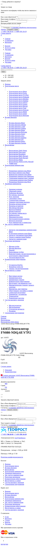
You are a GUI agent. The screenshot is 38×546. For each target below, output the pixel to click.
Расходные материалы (12, 241)
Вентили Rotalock (15, 209)
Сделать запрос (6, 366)
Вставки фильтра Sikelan (17, 125)
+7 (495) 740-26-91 (7, 31)
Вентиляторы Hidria (16, 160)
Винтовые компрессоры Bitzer (19, 173)
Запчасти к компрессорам (18, 239)
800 (6, 384)
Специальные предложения (14, 313)
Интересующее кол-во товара (11, 23)
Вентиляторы (9, 145)
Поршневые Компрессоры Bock (20, 182)
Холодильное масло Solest (18, 114)
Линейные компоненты (13, 184)
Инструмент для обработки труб (20, 283)
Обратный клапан (15, 191)
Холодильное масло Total (17, 108)
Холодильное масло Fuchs (18, 93)
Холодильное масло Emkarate (19, 97)
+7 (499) (20, 434)
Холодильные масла (12, 86)
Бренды (7, 522)
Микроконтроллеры (16, 217)
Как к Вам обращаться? (9, 403)
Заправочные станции (16, 280)
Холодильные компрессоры (14, 165)
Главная (7, 39)
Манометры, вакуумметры (18, 289)
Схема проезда (6, 33)
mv (16, 438)
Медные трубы (14, 246)
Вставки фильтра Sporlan (17, 143)
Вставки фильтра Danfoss (17, 138)
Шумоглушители (15, 211)
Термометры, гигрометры (18, 294)
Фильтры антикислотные (17, 204)
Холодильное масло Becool (18, 106)
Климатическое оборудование (15, 259)
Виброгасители (14, 215)
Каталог (7, 46)
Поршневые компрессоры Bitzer (20, 171)
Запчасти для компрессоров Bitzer (20, 235)
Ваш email (4, 21)
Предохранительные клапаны (19, 219)
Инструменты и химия (13, 270)
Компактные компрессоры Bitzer (20, 174)
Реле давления (14, 197)
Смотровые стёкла (15, 198)
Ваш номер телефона (8, 406)
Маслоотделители (15, 305)
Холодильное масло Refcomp (19, 115)
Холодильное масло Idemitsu (18, 99)
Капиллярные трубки (16, 252)
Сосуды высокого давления (14, 300)
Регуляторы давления (16, 195)
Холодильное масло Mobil (18, 112)
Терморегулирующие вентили (19, 202)
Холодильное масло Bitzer (18, 91)
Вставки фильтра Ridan (17, 130)
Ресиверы (12, 311)
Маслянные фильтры (16, 208)
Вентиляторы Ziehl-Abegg (18, 150)
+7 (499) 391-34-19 (20, 31)
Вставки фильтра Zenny (17, 134)
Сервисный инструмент (17, 292)
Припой (11, 250)
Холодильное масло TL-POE (19, 95)
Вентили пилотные (15, 221)
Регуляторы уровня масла (18, 213)
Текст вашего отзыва (8, 423)
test (2, 544)
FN (6, 387)
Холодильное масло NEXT (18, 102)
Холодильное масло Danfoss (18, 101)
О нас (7, 517)
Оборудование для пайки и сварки (21, 291)
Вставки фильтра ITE (16, 139)
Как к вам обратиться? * (9, 17)
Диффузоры (13, 163)
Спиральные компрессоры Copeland (21, 178)
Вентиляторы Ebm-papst (17, 152)
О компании (9, 40)
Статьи (7, 520)
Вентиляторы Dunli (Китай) (18, 158)
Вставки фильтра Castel (17, 126)
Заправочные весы (15, 278)
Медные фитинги (15, 248)
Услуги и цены (10, 48)
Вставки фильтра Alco (16, 136)
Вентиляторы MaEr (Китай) (18, 156)
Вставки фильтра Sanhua (17, 128)
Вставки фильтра (11, 117)
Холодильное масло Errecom (18, 110)
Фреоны (8, 84)
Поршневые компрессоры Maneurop (21, 176)
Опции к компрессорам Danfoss (20, 237)
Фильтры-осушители (16, 206)
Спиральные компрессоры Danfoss (21, 180)
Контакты (8, 42)
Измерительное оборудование (19, 281)
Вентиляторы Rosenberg (17, 154)
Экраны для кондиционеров (18, 268)
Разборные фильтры (16, 193)
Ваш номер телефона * (9, 19)
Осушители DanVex (16, 265)
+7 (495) (7, 434)
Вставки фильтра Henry (17, 141)
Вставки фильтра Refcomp (18, 132)
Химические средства (16, 298)
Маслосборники (14, 307)
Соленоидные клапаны (17, 200)
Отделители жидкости (16, 309)
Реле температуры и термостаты (20, 222)
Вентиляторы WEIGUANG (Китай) (21, 161)
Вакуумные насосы (15, 276)
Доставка (8, 49)
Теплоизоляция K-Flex (16, 257)
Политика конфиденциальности (12, 457)
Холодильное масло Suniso (18, 104)
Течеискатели (13, 296)
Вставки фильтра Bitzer (17, 123)
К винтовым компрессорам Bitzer (20, 233)
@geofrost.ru (21, 438)
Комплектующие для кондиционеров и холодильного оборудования (22, 255)
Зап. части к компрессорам (14, 224)
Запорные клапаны (15, 189)
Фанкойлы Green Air (16, 267)
